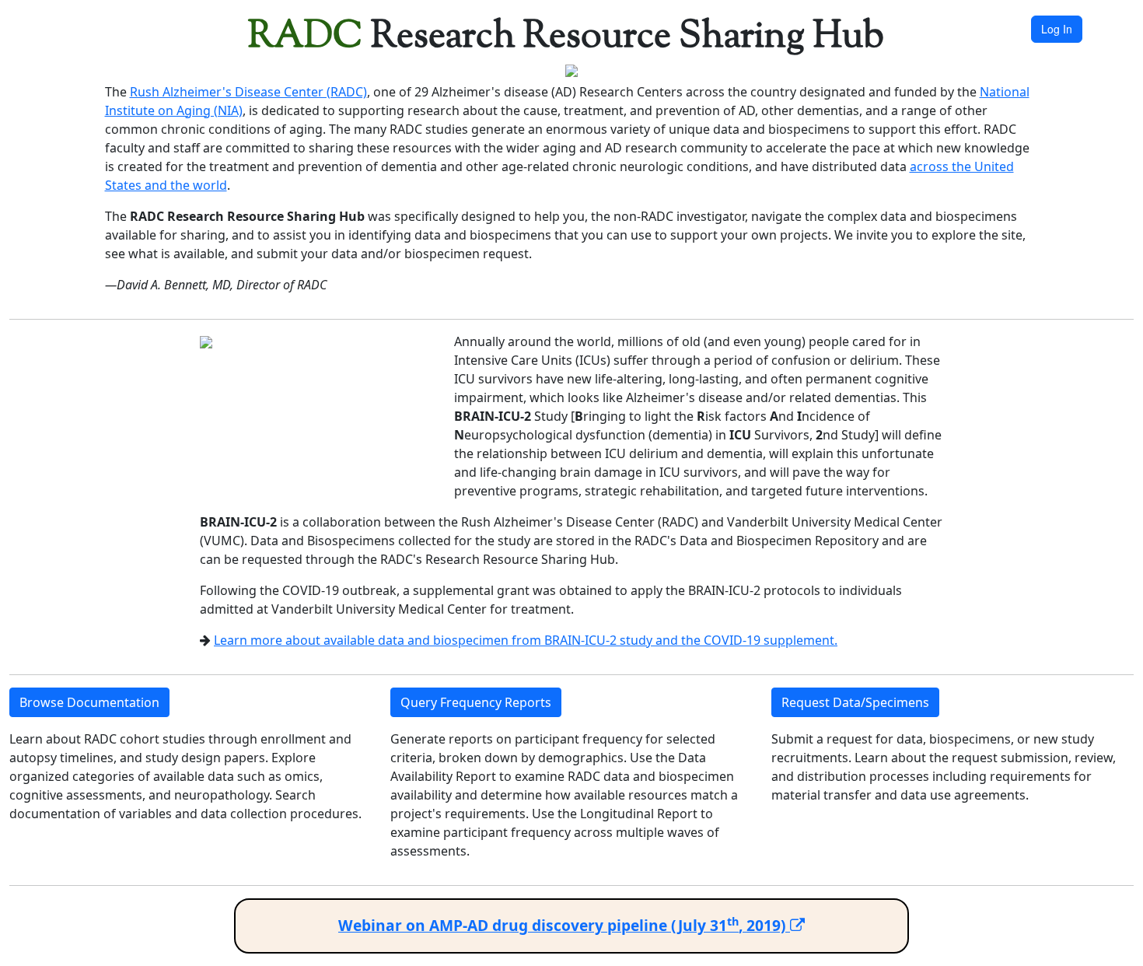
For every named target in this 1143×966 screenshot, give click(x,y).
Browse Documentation (89, 702)
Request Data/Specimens (855, 702)
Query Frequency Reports (475, 702)
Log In (1056, 29)
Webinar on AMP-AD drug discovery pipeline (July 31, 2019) (564, 925)
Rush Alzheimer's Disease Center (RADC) (248, 91)
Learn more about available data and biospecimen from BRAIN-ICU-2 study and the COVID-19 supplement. (525, 640)
